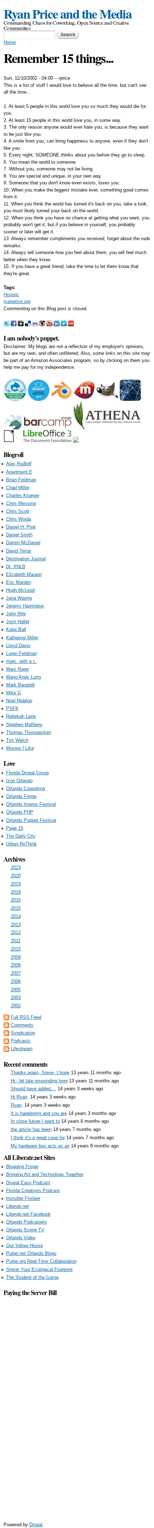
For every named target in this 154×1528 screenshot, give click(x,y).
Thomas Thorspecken (28, 732)
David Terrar (18, 551)
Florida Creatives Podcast (33, 1190)
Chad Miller (17, 487)
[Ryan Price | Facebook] (14, 322)
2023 (16, 867)
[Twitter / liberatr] (7, 322)
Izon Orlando (19, 780)
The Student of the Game (32, 1277)
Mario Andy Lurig (23, 677)
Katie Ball (16, 629)
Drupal (36, 1524)
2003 (16, 997)
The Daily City (20, 836)
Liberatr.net (17, 1206)
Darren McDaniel (23, 542)
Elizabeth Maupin (24, 574)
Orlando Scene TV (25, 1229)
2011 (15, 940)
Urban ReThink (21, 844)
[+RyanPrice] (21, 322)
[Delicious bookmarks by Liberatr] (28, 322)
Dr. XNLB (15, 566)
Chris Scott (17, 511)
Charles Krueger (22, 495)
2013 (16, 924)
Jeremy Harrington (25, 606)
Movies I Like (20, 748)
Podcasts (20, 1040)
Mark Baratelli (20, 685)
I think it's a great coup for (38, 1137)
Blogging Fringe (22, 1166)
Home (10, 42)
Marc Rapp (17, 669)
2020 (16, 875)
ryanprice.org (17, 301)
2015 (16, 908)
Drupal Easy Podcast (28, 1182)
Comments (22, 1025)
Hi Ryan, (20, 1097)
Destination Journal (26, 558)
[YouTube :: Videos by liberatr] (50, 322)
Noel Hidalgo (19, 700)
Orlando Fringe (21, 796)
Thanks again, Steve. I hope (40, 1072)
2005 (16, 989)
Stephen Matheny (24, 724)
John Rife (16, 613)
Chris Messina (21, 503)
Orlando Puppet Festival (31, 820)
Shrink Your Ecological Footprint (39, 1269)
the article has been (31, 1129)
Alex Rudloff (19, 463)
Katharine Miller (22, 637)
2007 (16, 973)
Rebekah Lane (21, 716)
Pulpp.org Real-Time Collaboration (41, 1261)
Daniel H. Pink (21, 527)
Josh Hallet (17, 621)
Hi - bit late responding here (39, 1080)
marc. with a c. (21, 661)
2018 (16, 892)
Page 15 (14, 828)
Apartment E (19, 472)
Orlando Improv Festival (31, 804)
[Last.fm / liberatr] (71, 322)
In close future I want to (35, 1121)
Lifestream (22, 1048)
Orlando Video (20, 1237)
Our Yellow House (24, 1245)
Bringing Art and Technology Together (44, 1174)
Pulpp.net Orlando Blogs (31, 1253)
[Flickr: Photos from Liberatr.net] (35, 322)
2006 (16, 981)
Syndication (23, 1033)
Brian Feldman (21, 479)
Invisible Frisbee (23, 1198)
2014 (16, 916)
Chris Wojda (18, 519)
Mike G (13, 692)
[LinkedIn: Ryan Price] (57, 322)
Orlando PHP (19, 812)
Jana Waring (19, 598)
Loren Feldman (21, 653)
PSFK (12, 708)
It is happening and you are (39, 1113)
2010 (16, 949)
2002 (16, 1005)
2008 (16, 965)
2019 (16, 884)
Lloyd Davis (18, 645)
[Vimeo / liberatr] (64, 322)
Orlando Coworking (25, 788)
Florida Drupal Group (27, 772)
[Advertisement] (77, 1405)
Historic (11, 294)
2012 (16, 932)
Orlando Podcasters (26, 1222)
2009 (16, 957)
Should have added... (33, 1088)
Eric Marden (18, 582)
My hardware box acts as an (40, 1146)
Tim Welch (17, 740)
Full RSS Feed (26, 1017)
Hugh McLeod (20, 590)
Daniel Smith (19, 534)
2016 (16, 900)
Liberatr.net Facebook (28, 1214)
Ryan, (17, 1105)
